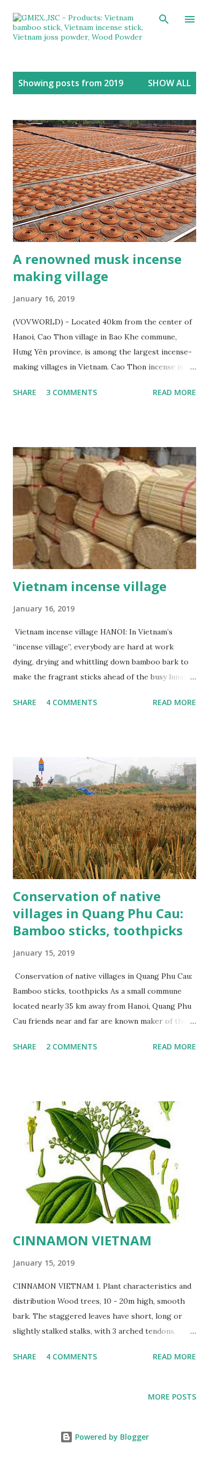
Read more (174, 392)
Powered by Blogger (111, 1437)
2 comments (71, 1046)
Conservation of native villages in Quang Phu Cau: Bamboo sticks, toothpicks (98, 913)
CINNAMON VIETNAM (82, 1240)
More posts (172, 1397)
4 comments (71, 702)
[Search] (164, 19)
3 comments (71, 392)
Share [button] (24, 392)
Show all (169, 83)
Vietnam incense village (90, 586)
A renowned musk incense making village (97, 267)
